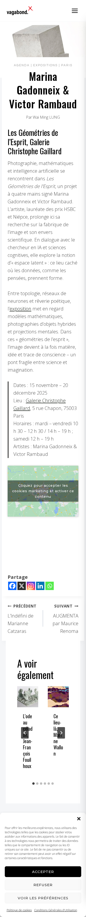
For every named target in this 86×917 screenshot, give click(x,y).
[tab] (33, 783)
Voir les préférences (43, 898)
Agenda (22, 65)
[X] (21, 586)
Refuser (43, 885)
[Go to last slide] (25, 733)
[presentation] (27, 696)
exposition (20, 308)
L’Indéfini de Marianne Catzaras (22, 618)
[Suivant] (61, 733)
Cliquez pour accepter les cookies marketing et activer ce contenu (43, 491)
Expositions (45, 65)
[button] (78, 818)
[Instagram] (31, 586)
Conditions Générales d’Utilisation (55, 910)
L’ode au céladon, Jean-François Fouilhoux (27, 741)
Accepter (43, 871)
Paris (66, 65)
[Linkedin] (40, 586)
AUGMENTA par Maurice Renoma (65, 618)
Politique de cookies (19, 910)
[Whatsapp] (49, 586)
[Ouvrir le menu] (74, 11)
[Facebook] (12, 586)
